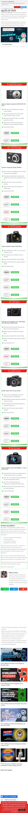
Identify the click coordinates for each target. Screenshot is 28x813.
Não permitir (17, 7)
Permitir (24, 7)
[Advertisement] (14, 64)
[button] (25, 44)
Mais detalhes (14, 811)
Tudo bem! (21, 809)
